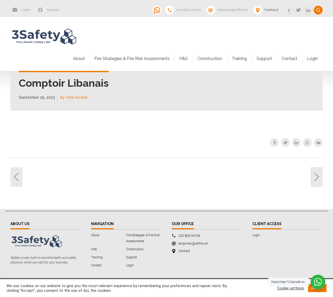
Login (312, 58)
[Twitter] (285, 142)
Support (264, 58)
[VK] (318, 142)
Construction (209, 58)
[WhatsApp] (307, 142)
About (79, 58)
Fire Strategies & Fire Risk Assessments (132, 58)
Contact (289, 58)
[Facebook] (274, 142)
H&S (183, 58)
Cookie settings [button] (290, 288)
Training (239, 58)
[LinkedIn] (296, 142)
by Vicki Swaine (74, 97)
